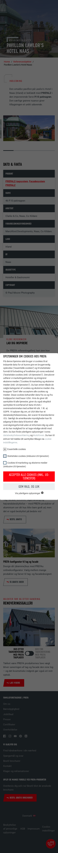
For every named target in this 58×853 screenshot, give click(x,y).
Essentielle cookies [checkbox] (16, 449)
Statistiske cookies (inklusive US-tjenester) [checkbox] (28, 456)
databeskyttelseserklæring (16, 435)
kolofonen (39, 435)
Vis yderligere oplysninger (28, 493)
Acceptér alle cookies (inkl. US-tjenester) (29, 476)
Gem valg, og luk (29, 487)
